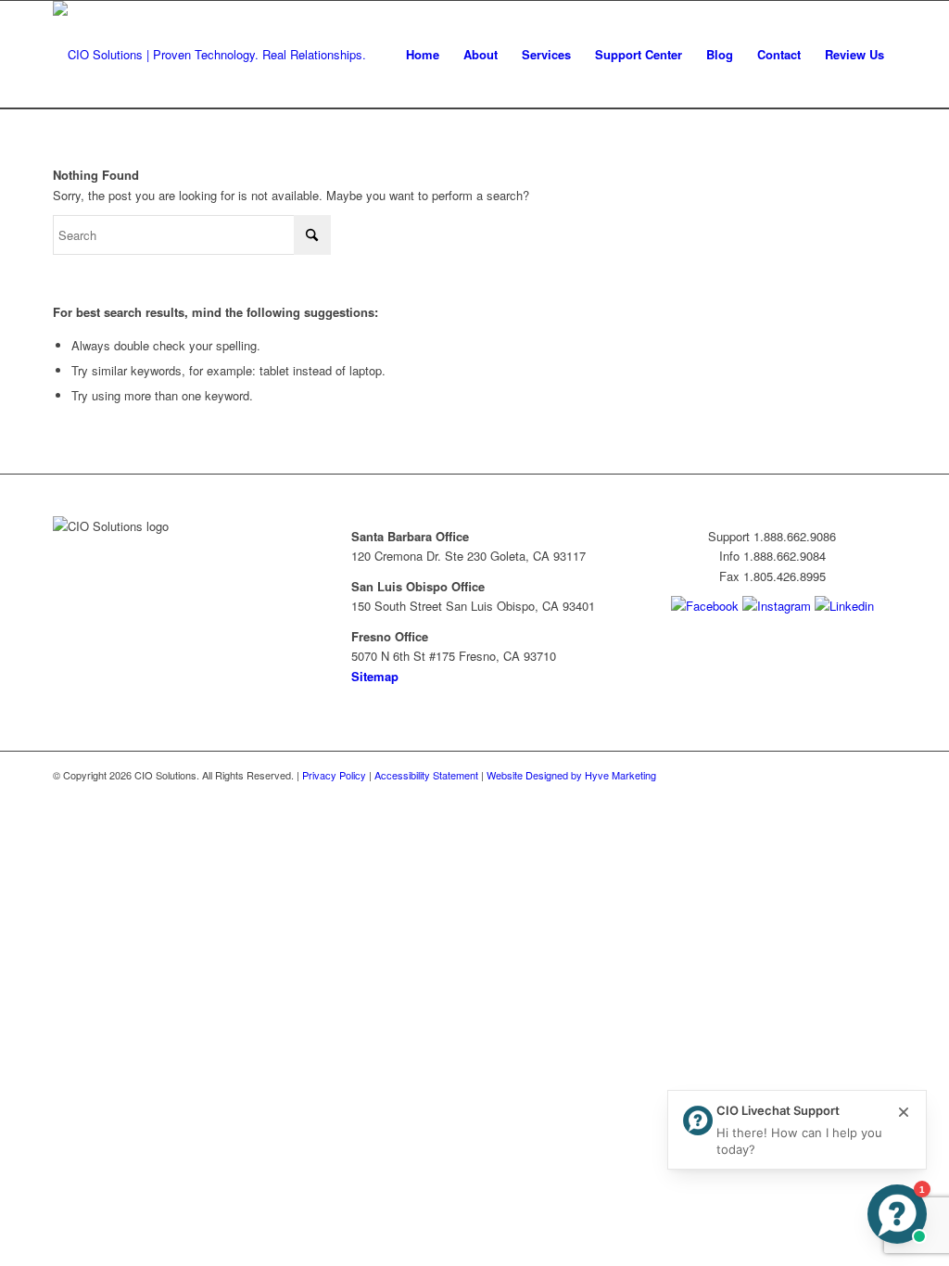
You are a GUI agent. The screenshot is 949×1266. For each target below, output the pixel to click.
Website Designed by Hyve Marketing (571, 774)
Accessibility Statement (426, 774)
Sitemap (375, 676)
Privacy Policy (334, 774)
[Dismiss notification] (903, 1113)
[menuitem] (422, 54)
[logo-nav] (209, 54)
